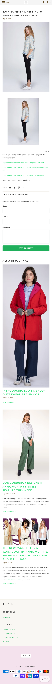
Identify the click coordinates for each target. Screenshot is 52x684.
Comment (7, 227)
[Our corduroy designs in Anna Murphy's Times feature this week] (26, 445)
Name (5, 206)
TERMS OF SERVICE (10, 637)
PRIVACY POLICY (9, 629)
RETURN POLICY (9, 633)
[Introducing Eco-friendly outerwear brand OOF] (26, 326)
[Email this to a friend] (23, 187)
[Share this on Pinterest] (19, 187)
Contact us (6, 618)
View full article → (9, 403)
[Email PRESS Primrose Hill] (12, 604)
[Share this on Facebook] (14, 187)
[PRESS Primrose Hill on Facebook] (4, 604)
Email (5, 217)
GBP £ (26, 655)
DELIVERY (6, 641)
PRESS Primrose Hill (28, 666)
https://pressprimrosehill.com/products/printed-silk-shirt (23, 163)
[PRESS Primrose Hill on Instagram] (8, 604)
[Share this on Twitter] (10, 187)
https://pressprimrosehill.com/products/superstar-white (23, 175)
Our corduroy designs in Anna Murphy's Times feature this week (23, 486)
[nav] (6, 2)
